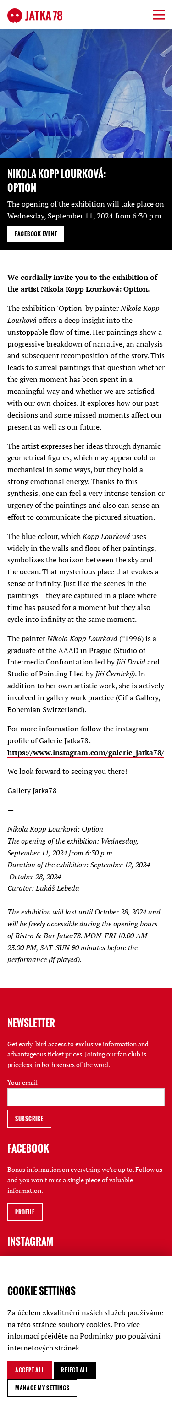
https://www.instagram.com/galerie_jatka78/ (85, 752)
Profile (25, 1212)
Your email (22, 1082)
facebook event (36, 233)
